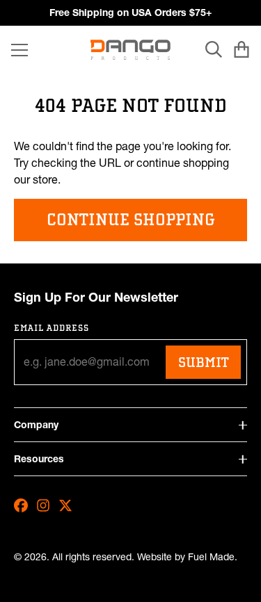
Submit (203, 362)
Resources (39, 459)
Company (36, 424)
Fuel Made (211, 557)
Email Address (52, 328)
